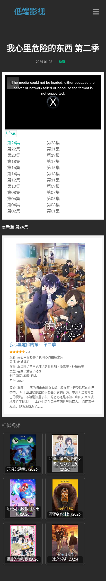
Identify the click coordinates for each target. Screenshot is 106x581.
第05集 (53, 199)
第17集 (53, 161)
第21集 (53, 149)
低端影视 (29, 12)
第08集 (13, 192)
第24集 (13, 143)
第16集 (13, 168)
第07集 (53, 192)
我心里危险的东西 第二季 (33, 345)
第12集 (13, 180)
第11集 (53, 180)
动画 (62, 62)
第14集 (13, 174)
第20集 (13, 155)
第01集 (53, 211)
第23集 (53, 143)
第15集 (53, 168)
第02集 (13, 211)
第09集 (53, 186)
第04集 (13, 205)
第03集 (53, 205)
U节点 (11, 133)
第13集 (53, 174)
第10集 (13, 186)
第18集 (13, 161)
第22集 (13, 149)
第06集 (13, 199)
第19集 (53, 155)
